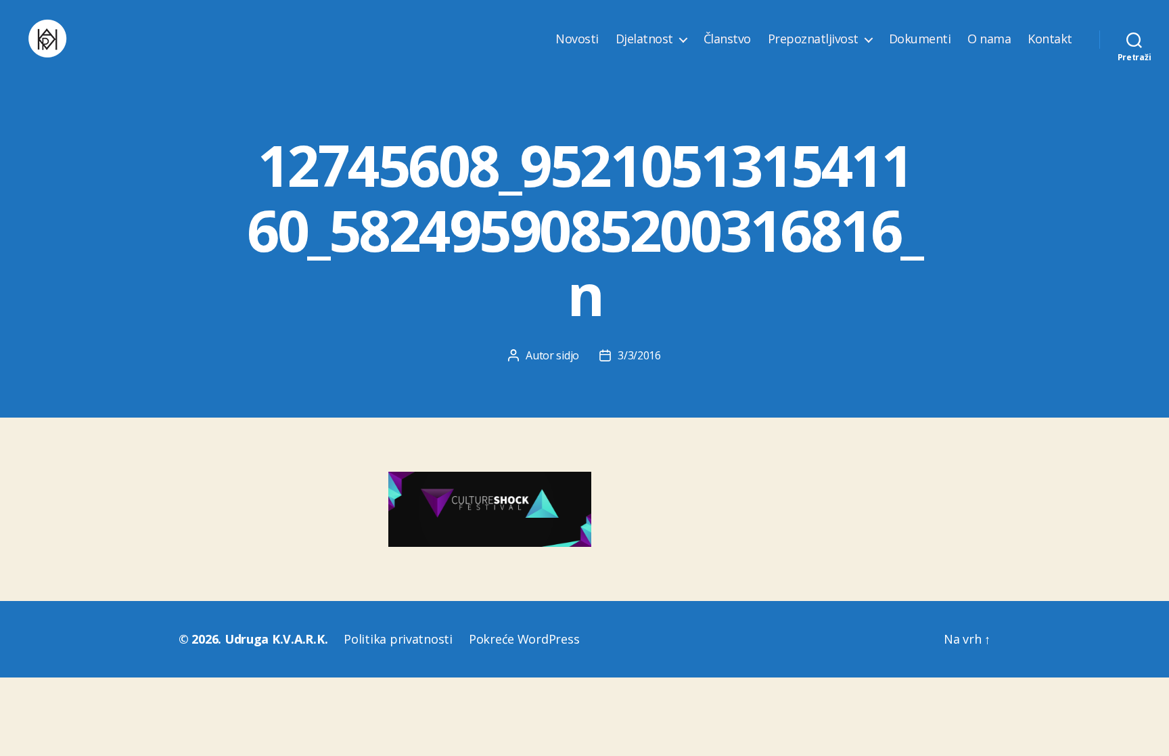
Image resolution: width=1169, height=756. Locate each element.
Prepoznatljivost (813, 39)
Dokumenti (920, 39)
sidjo (567, 355)
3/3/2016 (639, 355)
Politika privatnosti (398, 639)
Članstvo (727, 39)
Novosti (577, 39)
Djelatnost (644, 39)
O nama (989, 39)
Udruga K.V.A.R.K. (276, 639)
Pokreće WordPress (524, 639)
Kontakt (1050, 39)
